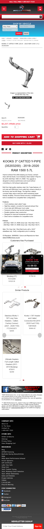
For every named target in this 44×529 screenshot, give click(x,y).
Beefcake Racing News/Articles (13, 454)
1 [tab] (19, 287)
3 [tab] (25, 287)
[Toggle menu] (4, 8)
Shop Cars (5, 467)
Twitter (6, 494)
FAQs (3, 456)
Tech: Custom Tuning (9, 469)
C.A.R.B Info (6, 482)
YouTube (7, 500)
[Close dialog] (41, 256)
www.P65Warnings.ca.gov (11, 237)
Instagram (7, 497)
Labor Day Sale (7, 465)
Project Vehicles (7, 478)
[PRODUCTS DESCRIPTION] (22, 153)
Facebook (7, 491)
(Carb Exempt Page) (17, 407)
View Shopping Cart (9, 443)
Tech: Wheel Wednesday (10, 473)
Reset (26, 33)
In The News (6, 426)
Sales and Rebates (8, 476)
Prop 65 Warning (7, 484)
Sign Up (38, 526)
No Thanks (32, 272)
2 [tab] (22, 287)
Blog (3, 449)
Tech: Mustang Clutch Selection (13, 471)
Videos (4, 480)
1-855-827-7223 (28, 1)
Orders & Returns (8, 437)
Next (39, 335)
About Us (5, 424)
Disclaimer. (18, 399)
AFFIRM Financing (8, 452)
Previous (4, 335)
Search (19, 33)
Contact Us (5, 428)
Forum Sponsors (7, 460)
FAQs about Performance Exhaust (13, 458)
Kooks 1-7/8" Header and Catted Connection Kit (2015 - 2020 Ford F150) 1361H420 (28, 321)
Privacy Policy (7, 441)
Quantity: (5, 127)
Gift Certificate (7, 463)
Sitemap (4, 439)
